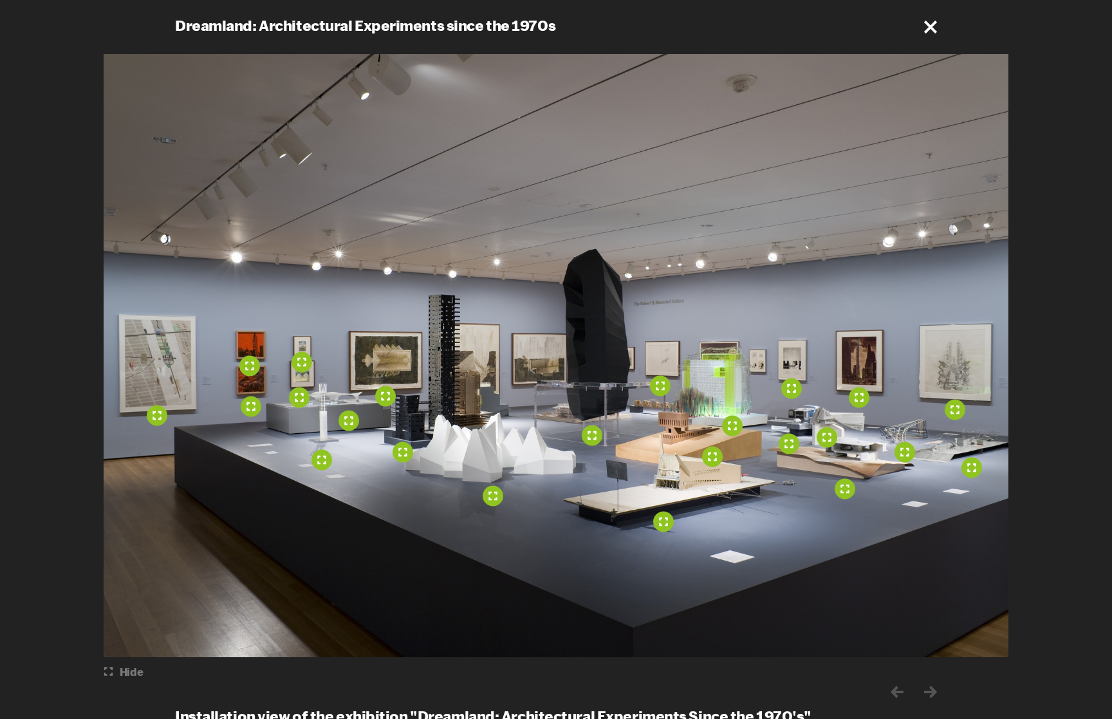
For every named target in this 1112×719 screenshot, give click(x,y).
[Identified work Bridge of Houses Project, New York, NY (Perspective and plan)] (791, 388)
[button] (930, 27)
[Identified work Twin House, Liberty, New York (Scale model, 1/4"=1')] (826, 437)
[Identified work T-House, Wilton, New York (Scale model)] (712, 456)
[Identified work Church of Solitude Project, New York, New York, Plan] (385, 395)
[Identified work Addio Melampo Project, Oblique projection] (299, 397)
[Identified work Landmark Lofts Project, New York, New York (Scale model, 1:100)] (402, 451)
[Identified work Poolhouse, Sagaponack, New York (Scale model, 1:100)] (789, 443)
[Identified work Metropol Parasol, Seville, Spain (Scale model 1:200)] (348, 420)
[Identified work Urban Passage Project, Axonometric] (301, 361)
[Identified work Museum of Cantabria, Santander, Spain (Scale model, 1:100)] (492, 495)
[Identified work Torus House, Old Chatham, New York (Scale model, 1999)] (844, 488)
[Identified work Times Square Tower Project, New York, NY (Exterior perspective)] (859, 397)
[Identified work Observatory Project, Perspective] (660, 385)
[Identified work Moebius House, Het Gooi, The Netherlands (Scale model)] (971, 467)
